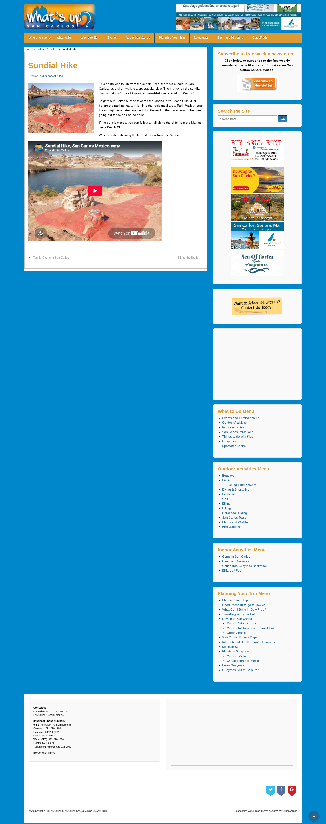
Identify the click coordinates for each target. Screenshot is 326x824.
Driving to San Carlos (237, 618)
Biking (226, 503)
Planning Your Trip (172, 37)
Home (29, 49)
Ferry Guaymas (233, 665)
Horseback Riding (234, 513)
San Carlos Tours (234, 517)
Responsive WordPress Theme (251, 811)
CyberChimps (289, 811)
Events (112, 37)
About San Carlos (138, 37)
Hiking (226, 508)
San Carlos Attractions (237, 432)
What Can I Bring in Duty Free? (244, 609)
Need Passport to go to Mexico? (244, 605)
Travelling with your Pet (238, 614)
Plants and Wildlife (235, 522)
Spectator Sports (234, 446)
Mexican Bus (231, 646)
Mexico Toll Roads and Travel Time (251, 628)
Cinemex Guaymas (235, 561)
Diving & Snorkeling (235, 489)
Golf (225, 499)
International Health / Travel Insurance (249, 642)
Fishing (227, 480)
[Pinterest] (292, 790)
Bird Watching (232, 526)
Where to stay (38, 37)
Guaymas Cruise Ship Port (240, 670)
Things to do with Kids (237, 436)
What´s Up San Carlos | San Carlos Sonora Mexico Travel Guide (72, 811)
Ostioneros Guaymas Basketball (244, 566)
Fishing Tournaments (241, 485)
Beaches (228, 475)
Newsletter (201, 37)
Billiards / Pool (232, 570)
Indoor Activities (233, 427)
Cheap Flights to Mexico (244, 660)
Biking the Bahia (187, 257)
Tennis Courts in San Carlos (51, 257)
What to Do (64, 37)
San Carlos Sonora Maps (239, 637)
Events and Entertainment (240, 418)
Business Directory (230, 37)
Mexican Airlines (238, 656)
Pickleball (228, 494)
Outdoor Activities (47, 49)
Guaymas (229, 441)
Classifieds (259, 37)
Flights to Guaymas (235, 651)
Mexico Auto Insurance (243, 623)
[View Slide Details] (238, 17)
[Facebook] (281, 790)
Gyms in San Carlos (236, 556)
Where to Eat (89, 37)
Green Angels (236, 632)
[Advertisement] (257, 364)
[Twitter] (270, 790)
